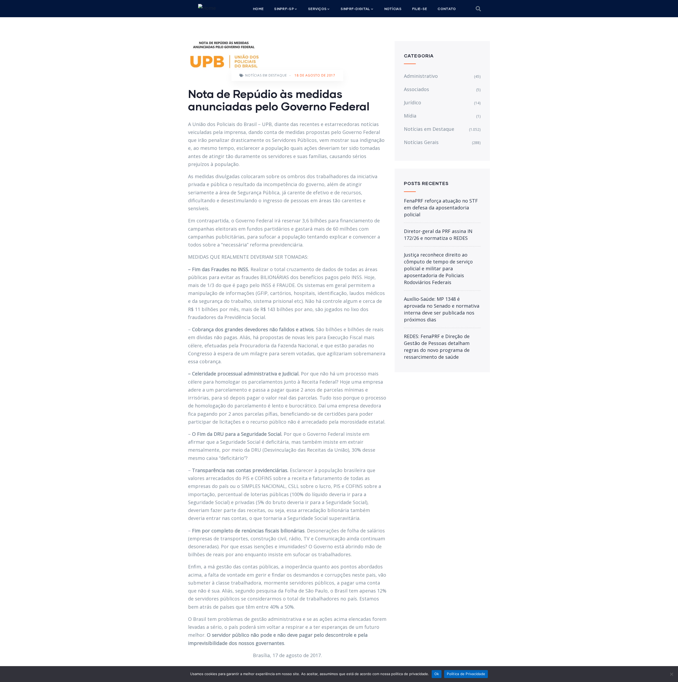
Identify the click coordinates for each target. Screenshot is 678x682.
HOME (258, 9)
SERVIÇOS (317, 9)
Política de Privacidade (466, 674)
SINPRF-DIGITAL (355, 9)
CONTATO (447, 9)
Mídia (410, 116)
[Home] (207, 8)
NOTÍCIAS (393, 9)
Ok (436, 674)
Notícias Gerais (421, 142)
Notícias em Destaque (266, 75)
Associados (416, 89)
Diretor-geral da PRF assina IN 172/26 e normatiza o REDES (438, 234)
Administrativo (421, 76)
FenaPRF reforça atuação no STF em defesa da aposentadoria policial (441, 208)
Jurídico (412, 102)
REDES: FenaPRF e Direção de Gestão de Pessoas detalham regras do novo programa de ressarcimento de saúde (437, 346)
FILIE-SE (419, 9)
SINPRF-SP (284, 9)
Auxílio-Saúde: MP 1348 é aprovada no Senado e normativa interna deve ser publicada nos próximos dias (441, 309)
